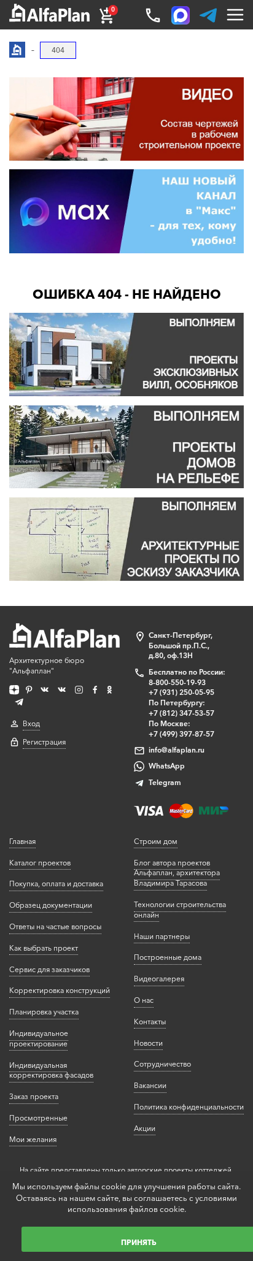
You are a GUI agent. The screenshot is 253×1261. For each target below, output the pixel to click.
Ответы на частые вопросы (55, 926)
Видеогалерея (159, 978)
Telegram (165, 782)
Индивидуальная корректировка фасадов (51, 1070)
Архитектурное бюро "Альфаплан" (46, 665)
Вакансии (150, 1085)
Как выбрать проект (43, 947)
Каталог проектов (40, 862)
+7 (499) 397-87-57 (181, 733)
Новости (148, 1043)
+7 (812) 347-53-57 (181, 713)
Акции (144, 1128)
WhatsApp (167, 765)
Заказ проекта (33, 1096)
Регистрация (44, 741)
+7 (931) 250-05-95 (181, 692)
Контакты (150, 1021)
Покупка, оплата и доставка (56, 883)
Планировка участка (44, 1011)
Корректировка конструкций (59, 990)
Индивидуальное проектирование (38, 1038)
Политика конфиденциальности (189, 1106)
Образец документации (50, 905)
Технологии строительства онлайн (180, 909)
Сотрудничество (162, 1063)
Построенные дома (167, 957)
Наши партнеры (162, 936)
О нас (144, 1000)
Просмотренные (38, 1117)
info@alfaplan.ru (176, 749)
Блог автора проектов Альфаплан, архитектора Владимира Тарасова (177, 873)
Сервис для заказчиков (49, 969)
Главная (22, 841)
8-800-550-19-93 (177, 682)
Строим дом (155, 841)
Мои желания (32, 1139)
